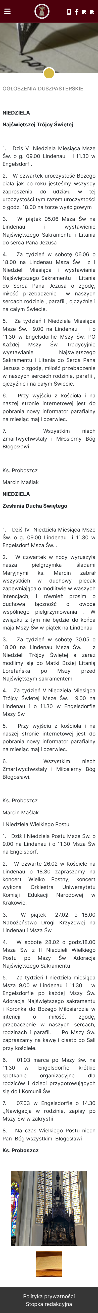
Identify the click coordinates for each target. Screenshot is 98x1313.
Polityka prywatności (49, 1296)
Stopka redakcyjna (49, 1304)
